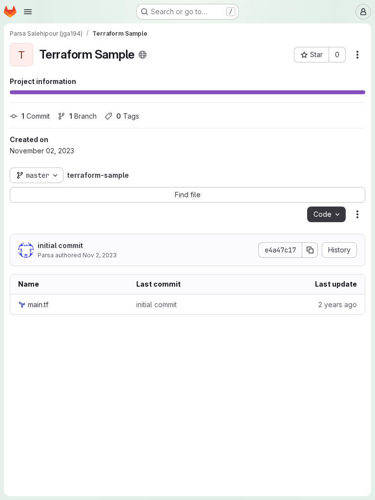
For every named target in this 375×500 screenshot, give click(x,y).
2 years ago (337, 304)
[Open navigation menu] (28, 12)
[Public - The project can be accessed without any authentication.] (142, 55)
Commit (35, 116)
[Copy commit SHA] (310, 250)
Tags (127, 116)
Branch (83, 116)
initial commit (60, 245)
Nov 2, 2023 (100, 255)
